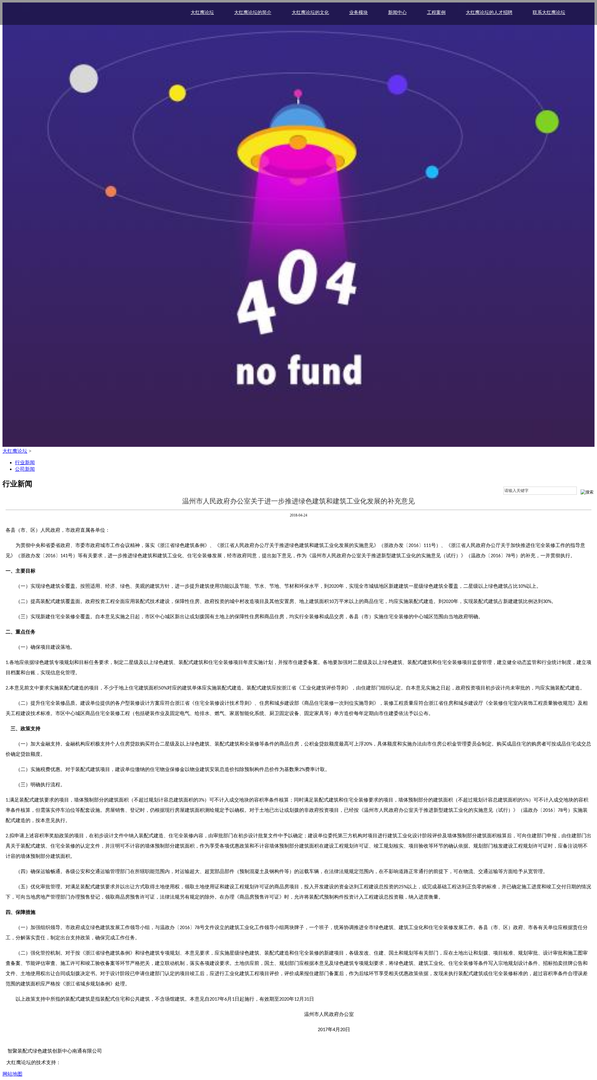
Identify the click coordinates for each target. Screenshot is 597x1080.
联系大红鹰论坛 (549, 12)
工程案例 (436, 12)
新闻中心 (397, 12)
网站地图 (12, 1074)
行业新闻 (25, 462)
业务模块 (358, 12)
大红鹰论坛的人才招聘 (489, 12)
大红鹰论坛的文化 (310, 12)
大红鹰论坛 (202, 12)
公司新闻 (25, 469)
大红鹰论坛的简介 (252, 12)
